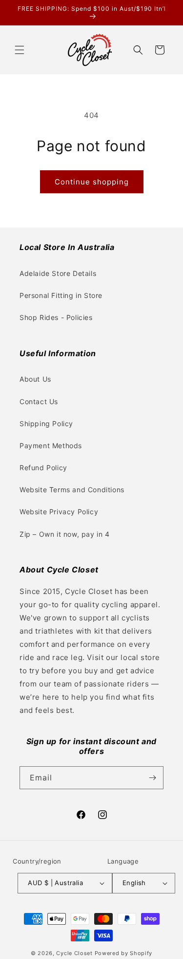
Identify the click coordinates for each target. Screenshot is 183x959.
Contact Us (39, 401)
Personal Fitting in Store (61, 295)
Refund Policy (43, 467)
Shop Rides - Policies (56, 317)
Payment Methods (51, 445)
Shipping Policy (46, 423)
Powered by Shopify (124, 953)
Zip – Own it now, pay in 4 (65, 534)
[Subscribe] (152, 777)
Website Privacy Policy (59, 511)
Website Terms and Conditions (72, 489)
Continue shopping (92, 181)
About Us (35, 379)
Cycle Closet (74, 953)
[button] (19, 50)
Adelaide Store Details (58, 273)
